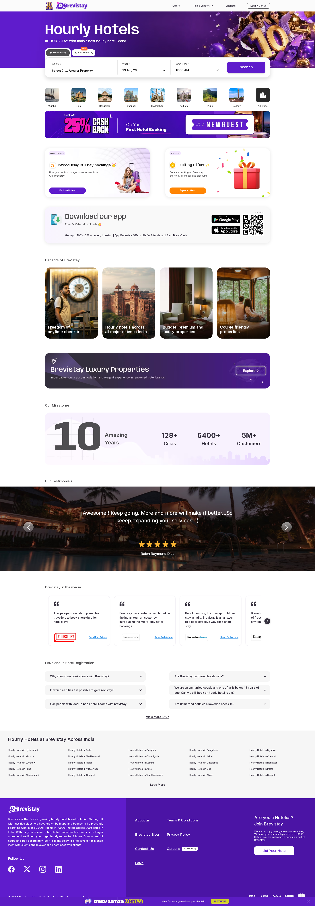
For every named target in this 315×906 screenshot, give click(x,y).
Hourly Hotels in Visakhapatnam (146, 775)
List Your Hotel (274, 851)
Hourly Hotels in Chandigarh (144, 756)
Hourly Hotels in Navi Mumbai (84, 756)
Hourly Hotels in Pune (19, 769)
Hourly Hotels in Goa (200, 769)
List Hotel (231, 5)
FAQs (139, 863)
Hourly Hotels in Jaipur (201, 756)
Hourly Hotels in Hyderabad (23, 750)
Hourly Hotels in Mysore (263, 750)
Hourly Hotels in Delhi (80, 750)
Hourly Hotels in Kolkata (141, 762)
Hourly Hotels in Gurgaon (142, 750)
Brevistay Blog (147, 834)
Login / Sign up (258, 5)
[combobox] (79, 70)
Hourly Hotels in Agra (140, 769)
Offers (176, 5)
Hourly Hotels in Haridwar (263, 762)
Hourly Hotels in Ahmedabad (23, 775)
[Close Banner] (308, 901)
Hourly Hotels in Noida (80, 762)
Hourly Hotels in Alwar (201, 775)
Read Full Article (98, 637)
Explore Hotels (67, 190)
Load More (157, 784)
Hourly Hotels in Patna (261, 769)
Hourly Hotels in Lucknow (21, 762)
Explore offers (188, 190)
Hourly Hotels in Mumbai (21, 756)
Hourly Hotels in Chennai (263, 756)
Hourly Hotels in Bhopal (262, 775)
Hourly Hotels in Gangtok (81, 775)
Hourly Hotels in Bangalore (203, 750)
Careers (173, 849)
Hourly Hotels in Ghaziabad (203, 762)
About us (142, 820)
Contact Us (144, 849)
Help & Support (201, 5)
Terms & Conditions (183, 820)
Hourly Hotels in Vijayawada (83, 769)
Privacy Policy (178, 834)
